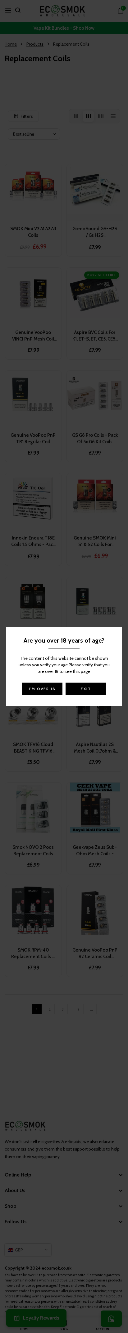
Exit (86, 688)
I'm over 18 (42, 688)
